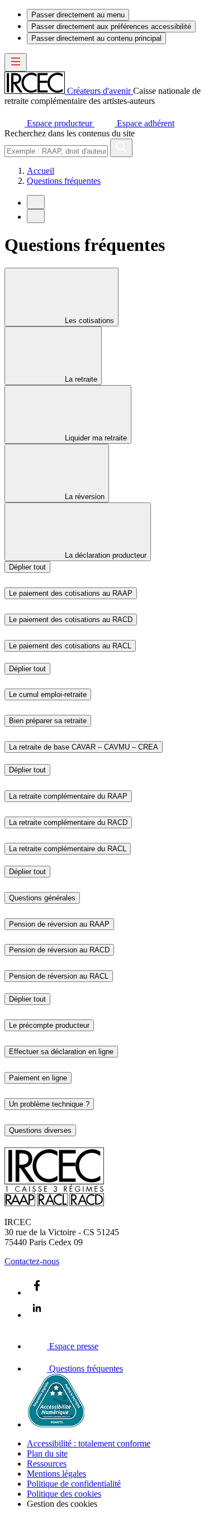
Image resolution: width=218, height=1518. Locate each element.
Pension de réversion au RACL (58, 976)
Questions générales (42, 898)
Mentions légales (56, 1473)
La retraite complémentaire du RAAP (68, 796)
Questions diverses (40, 1130)
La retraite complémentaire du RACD (68, 822)
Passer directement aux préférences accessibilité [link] (111, 26)
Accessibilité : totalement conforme (88, 1443)
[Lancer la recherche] (121, 148)
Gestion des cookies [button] (62, 1503)
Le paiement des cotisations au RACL (70, 646)
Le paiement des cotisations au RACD (70, 619)
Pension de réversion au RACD (59, 950)
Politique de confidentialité (74, 1483)
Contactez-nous (31, 1261)
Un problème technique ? (49, 1104)
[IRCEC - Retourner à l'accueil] (54, 1203)
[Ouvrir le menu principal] (15, 62)
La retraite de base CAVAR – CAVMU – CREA (83, 747)
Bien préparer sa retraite (48, 721)
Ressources (47, 1463)
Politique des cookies (64, 1493)
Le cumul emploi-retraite (48, 694)
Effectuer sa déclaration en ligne (61, 1051)
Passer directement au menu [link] (78, 15)
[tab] (61, 297)
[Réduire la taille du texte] (36, 202)
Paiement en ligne (38, 1078)
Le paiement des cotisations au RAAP (70, 593)
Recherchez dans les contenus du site (69, 133)
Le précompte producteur (49, 1025)
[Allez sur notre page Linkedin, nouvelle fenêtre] (37, 1315)
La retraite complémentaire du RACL (67, 849)
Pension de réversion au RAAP (59, 924)
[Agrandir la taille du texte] (36, 216)
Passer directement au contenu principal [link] (96, 38)
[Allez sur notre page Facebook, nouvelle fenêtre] (37, 1292)
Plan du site (47, 1453)
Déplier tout (27, 567)
